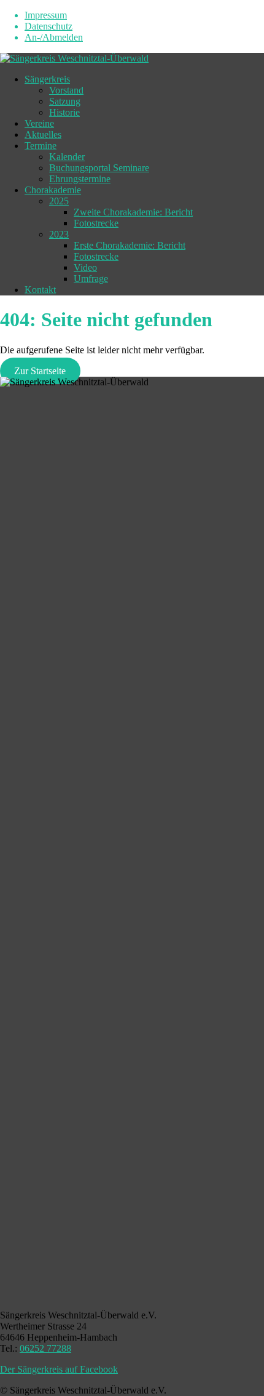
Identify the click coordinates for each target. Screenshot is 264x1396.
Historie (64, 112)
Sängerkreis (47, 79)
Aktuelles (43, 134)
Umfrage (91, 278)
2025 (59, 201)
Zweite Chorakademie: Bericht (133, 212)
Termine (40, 145)
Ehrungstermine (80, 179)
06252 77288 (45, 1348)
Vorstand (66, 90)
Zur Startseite (40, 371)
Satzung (64, 101)
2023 (59, 234)
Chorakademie (53, 190)
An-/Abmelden (54, 37)
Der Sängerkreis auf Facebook (59, 1369)
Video (85, 267)
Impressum (46, 15)
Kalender (67, 156)
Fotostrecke (96, 223)
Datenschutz (48, 26)
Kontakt (40, 289)
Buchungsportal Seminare (99, 167)
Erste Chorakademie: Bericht (129, 245)
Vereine (39, 123)
